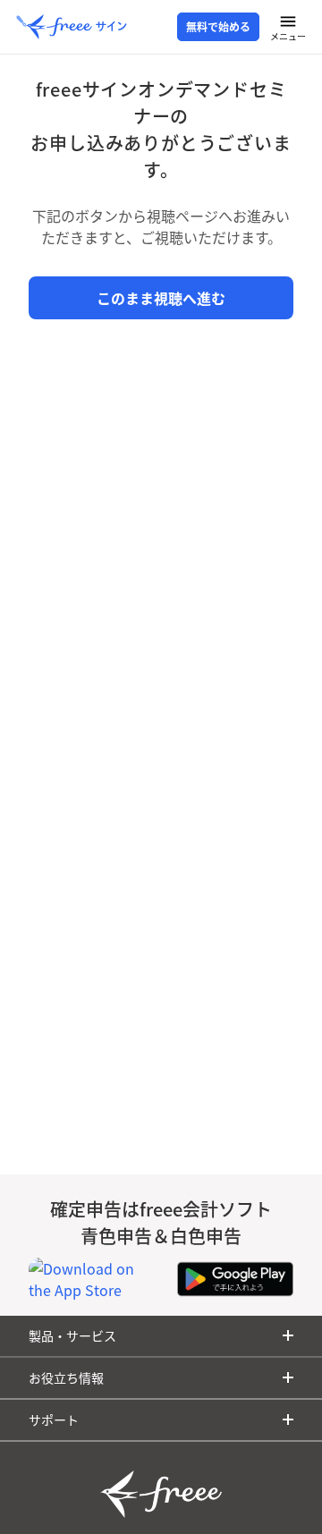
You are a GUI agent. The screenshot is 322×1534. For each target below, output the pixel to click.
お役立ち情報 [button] (66, 1377)
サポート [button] (54, 1419)
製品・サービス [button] (72, 1335)
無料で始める (218, 27)
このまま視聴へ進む (161, 298)
